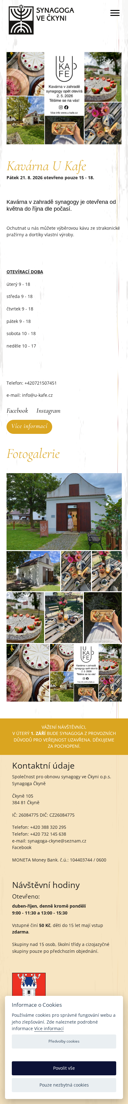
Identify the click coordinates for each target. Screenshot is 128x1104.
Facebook (17, 410)
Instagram (48, 410)
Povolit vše (64, 1068)
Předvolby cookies (64, 1041)
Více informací (29, 426)
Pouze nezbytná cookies (64, 1085)
